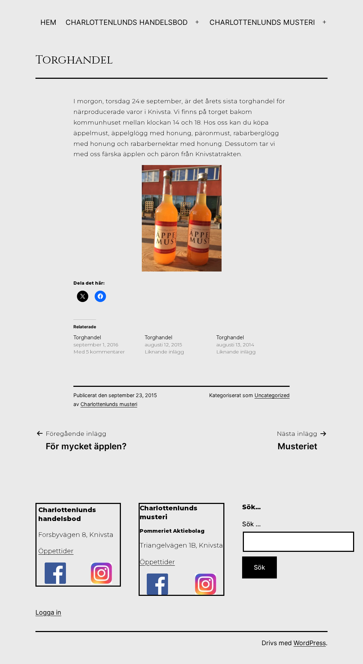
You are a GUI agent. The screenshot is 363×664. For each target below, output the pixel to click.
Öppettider (55, 551)
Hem (48, 22)
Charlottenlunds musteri (262, 22)
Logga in (48, 612)
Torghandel (87, 337)
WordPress (310, 643)
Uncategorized (272, 395)
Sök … (251, 524)
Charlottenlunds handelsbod (127, 22)
